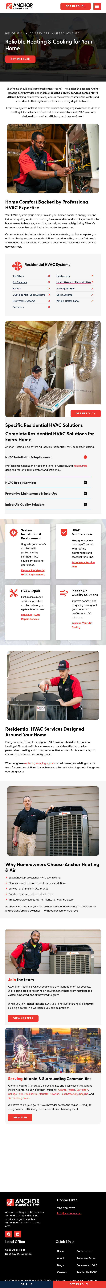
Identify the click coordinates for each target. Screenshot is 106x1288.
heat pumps (80, 465)
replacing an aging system (39, 763)
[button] (97, 6)
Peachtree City (69, 1094)
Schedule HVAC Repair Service (30, 617)
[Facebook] (8, 1234)
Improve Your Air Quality (82, 625)
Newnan (54, 1094)
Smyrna (83, 1094)
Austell (71, 1089)
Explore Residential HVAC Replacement (33, 572)
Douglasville (31, 1094)
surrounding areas (18, 1098)
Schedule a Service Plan (83, 564)
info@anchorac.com (69, 1213)
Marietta (43, 1094)
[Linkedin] (17, 1234)
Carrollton (82, 1089)
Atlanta (62, 1089)
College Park (15, 1094)
